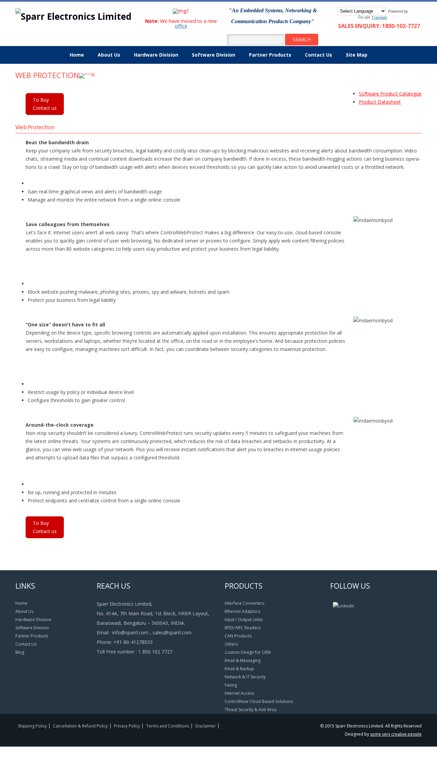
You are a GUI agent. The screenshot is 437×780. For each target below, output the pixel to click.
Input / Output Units (244, 619)
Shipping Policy (32, 726)
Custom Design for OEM (248, 652)
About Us (109, 54)
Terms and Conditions (167, 726)
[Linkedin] (343, 606)
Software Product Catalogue (390, 93)
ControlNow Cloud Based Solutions (259, 701)
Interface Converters (244, 603)
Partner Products (270, 54)
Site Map (356, 54)
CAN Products (238, 636)
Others (231, 644)
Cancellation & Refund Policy (80, 726)
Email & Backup (239, 669)
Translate (379, 17)
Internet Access (239, 693)
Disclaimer (205, 726)
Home (77, 54)
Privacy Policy (127, 726)
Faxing (231, 685)
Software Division (213, 54)
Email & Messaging (242, 660)
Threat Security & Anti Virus (251, 709)
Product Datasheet (380, 102)
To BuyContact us (45, 104)
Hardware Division (156, 54)
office (181, 26)
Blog (19, 652)
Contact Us (318, 54)
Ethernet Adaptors (242, 611)
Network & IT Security (245, 677)
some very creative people (396, 734)
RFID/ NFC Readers (242, 628)
